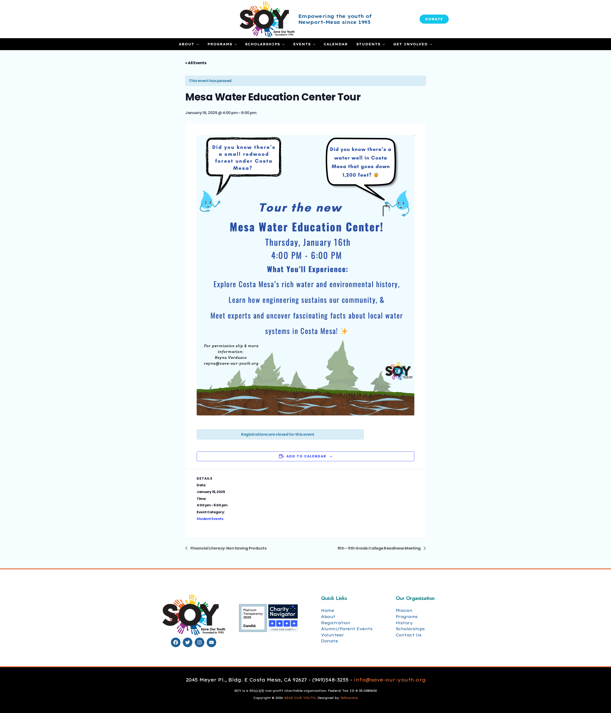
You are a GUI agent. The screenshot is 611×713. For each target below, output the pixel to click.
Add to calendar (306, 456)
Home (327, 610)
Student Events (210, 518)
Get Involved (410, 44)
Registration (335, 622)
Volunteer (332, 634)
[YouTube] (211, 642)
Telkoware (349, 698)
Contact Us (408, 634)
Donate (329, 640)
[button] (434, 19)
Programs (219, 44)
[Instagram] (199, 642)
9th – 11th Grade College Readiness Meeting (379, 548)
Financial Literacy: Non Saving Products (228, 548)
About (186, 44)
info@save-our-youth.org (390, 680)
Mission (404, 610)
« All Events (195, 63)
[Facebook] (175, 642)
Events (302, 44)
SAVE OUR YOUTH (300, 698)
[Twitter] (187, 642)
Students (368, 44)
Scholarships (262, 44)
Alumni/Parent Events (346, 628)
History (404, 622)
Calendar (336, 44)
